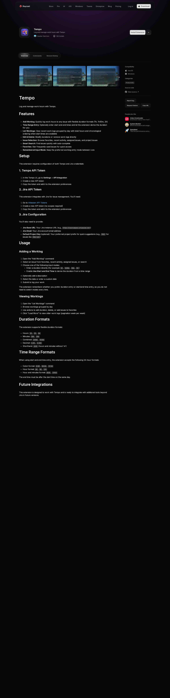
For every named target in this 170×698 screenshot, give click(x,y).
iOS (70, 6)
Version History (52, 56)
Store (51, 6)
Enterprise (100, 6)
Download (145, 6)
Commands (37, 56)
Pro (58, 6)
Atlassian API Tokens (37, 203)
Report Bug (130, 100)
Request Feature (132, 105)
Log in (130, 6)
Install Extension (137, 32)
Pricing (118, 6)
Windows (79, 6)
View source (132, 92)
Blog (110, 6)
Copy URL (146, 105)
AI (64, 6)
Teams (89, 6)
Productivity (130, 83)
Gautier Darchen (43, 36)
